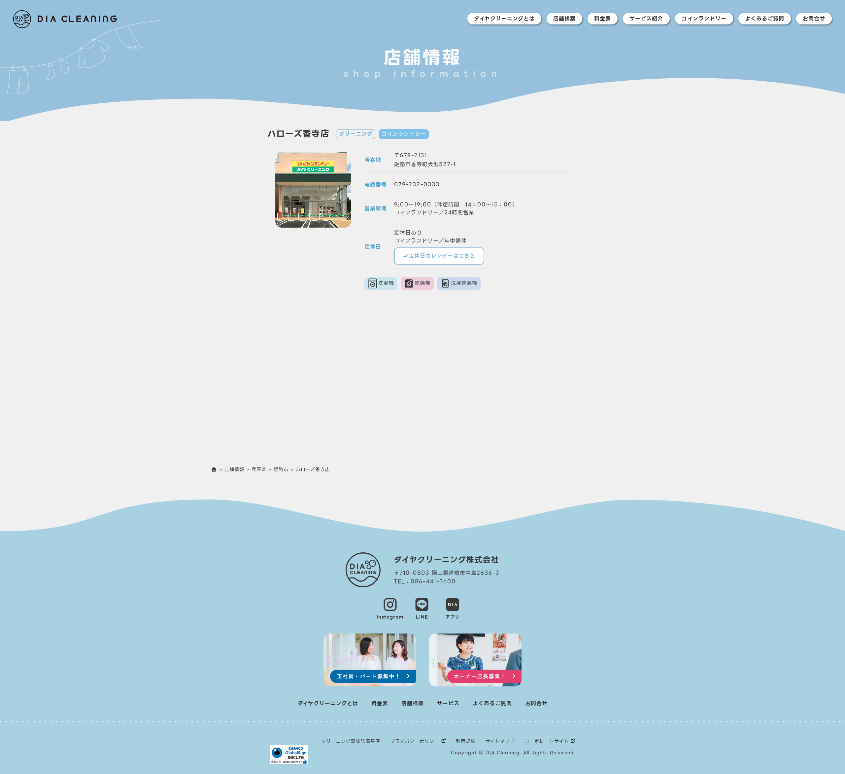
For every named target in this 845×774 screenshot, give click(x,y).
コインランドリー (704, 19)
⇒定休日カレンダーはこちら (439, 256)
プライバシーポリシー (414, 741)
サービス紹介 (646, 19)
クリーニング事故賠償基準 (350, 741)
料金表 (602, 19)
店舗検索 (564, 19)
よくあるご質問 (764, 19)
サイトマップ (500, 741)
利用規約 (466, 741)
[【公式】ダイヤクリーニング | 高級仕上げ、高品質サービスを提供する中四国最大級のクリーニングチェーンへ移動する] (214, 469)
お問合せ (814, 19)
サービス (448, 703)
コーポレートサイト (546, 741)
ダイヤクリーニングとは (504, 19)
